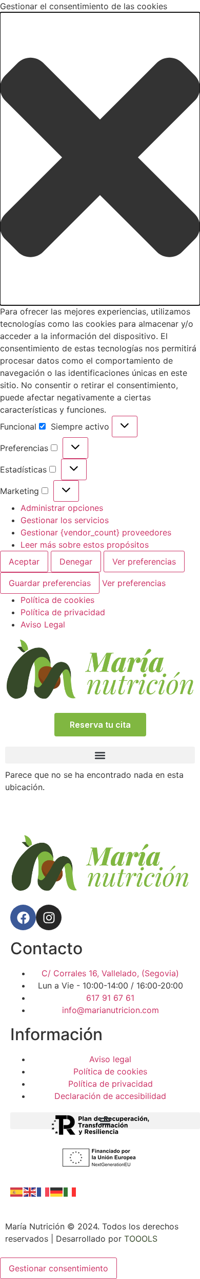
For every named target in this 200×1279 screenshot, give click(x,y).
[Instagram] (49, 917)
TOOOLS (140, 1238)
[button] (100, 158)
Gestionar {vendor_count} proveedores (96, 532)
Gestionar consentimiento (58, 1268)
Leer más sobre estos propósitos (85, 545)
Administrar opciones (62, 508)
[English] (30, 1191)
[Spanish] (17, 1191)
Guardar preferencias (50, 583)
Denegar (75, 561)
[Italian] (70, 1191)
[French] (43, 1191)
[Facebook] (23, 917)
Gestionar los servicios (65, 520)
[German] (57, 1191)
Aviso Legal (43, 624)
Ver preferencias (144, 561)
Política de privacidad (63, 612)
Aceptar (24, 561)
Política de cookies (57, 600)
